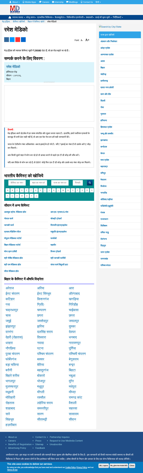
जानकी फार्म (9, 225)
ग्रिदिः (40, 304)
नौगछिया (10, 348)
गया (8, 304)
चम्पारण (41, 310)
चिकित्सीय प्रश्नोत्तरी (75, 17)
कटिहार (10, 299)
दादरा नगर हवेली (107, 87)
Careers (45, 2)
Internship (59, 2)
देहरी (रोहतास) (14, 337)
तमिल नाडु (105, 232)
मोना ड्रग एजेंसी (10, 251)
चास (8, 315)
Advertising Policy (17, 448)
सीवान (72, 419)
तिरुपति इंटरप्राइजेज (59, 225)
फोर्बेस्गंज (11, 359)
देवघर (72, 332)
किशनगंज (43, 299)
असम (103, 61)
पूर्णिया (72, 348)
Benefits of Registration (20, 444)
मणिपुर (103, 173)
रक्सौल (41, 397)
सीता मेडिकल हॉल (11, 271)
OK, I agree (103, 466)
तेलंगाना (104, 239)
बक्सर (40, 359)
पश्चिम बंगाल (106, 265)
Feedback (40, 448)
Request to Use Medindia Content (66, 440)
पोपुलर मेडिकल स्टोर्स (12, 238)
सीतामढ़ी (42, 419)
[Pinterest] (17, 39)
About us (12, 437)
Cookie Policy (70, 467)
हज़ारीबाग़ (11, 425)
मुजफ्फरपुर (12, 386)
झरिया (40, 326)
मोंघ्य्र (72, 392)
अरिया (40, 288)
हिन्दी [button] (97, 2)
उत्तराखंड (104, 258)
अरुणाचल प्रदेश (107, 54)
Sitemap (39, 444)
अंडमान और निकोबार (109, 41)
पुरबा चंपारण (13, 354)
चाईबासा (73, 310)
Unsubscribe (56, 444)
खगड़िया (74, 299)
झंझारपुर (11, 326)
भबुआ (72, 376)
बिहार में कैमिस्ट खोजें (36, 21)
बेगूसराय (73, 359)
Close (132, 466)
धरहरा (9, 343)
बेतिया (40, 365)
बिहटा (72, 370)
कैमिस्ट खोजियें (19, 21)
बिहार (103, 67)
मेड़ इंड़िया (6, 21)
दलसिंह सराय (45, 332)
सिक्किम (104, 225)
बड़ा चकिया (12, 365)
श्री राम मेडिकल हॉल (12, 264)
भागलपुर (10, 381)
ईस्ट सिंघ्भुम (44, 294)
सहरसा (73, 408)
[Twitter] (12, 39)
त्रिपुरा (103, 245)
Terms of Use (12, 470)
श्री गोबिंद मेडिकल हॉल (13, 258)
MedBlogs (73, 2)
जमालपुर (74, 321)
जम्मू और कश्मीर (107, 133)
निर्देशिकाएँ (117, 17)
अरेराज (10, 288)
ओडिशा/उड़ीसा (107, 199)
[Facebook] (6, 39)
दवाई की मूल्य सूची (102, 17)
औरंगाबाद (74, 294)
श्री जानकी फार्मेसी (58, 258)
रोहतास (10, 403)
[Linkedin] (23, 39)
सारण (40, 414)
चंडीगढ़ (103, 74)
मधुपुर (40, 386)
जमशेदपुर (42, 321)
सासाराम (73, 414)
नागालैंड (104, 192)
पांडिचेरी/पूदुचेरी (107, 206)
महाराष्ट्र (104, 166)
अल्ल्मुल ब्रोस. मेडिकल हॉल (15, 212)
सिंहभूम (10, 419)
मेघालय (103, 179)
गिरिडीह (73, 304)
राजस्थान (104, 219)
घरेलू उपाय (30, 17)
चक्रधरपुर (12, 310)
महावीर (53, 244)
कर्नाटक (104, 146)
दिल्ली (103, 100)
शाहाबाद (10, 408)
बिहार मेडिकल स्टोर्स (12, 244)
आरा (71, 288)
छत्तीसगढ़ (104, 80)
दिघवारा (41, 337)
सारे (8, 414)
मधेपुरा (72, 386)
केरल (103, 153)
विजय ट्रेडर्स (56, 251)
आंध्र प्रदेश (105, 48)
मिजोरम (103, 186)
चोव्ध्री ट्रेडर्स (56, 218)
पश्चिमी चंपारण (77, 354)
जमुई (8, 321)
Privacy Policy (81, 467)
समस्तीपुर (42, 408)
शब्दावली (89, 17)
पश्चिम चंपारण (45, 354)
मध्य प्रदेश (105, 160)
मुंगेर (71, 381)
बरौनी (9, 370)
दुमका (72, 326)
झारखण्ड (104, 140)
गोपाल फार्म (8, 218)
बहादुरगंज (42, 370)
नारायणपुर (75, 343)
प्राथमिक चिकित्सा (44, 17)
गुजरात (103, 114)
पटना (40, 348)
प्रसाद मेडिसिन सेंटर (12, 231)
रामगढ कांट (75, 397)
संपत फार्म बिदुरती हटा (59, 264)
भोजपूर (41, 381)
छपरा (40, 315)
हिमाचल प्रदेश (106, 127)
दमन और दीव (106, 94)
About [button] (15, 2)
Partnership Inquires (60, 437)
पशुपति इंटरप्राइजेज (58, 231)
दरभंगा (9, 332)
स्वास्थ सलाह (18, 17)
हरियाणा (104, 120)
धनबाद (73, 337)
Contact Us (88, 2)
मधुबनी (10, 392)
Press (38, 440)
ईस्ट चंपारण (13, 294)
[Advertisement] (49, 102)
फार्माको (54, 238)
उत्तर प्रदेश (105, 252)
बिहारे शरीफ (12, 376)
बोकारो (41, 376)
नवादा (40, 343)
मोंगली (40, 392)
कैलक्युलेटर (59, 17)
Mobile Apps (30, 2)
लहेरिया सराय (45, 403)
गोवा (102, 107)
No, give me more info (118, 466)
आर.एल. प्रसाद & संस (59, 212)
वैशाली (72, 403)
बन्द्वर (72, 365)
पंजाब (103, 212)
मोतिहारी (10, 397)
